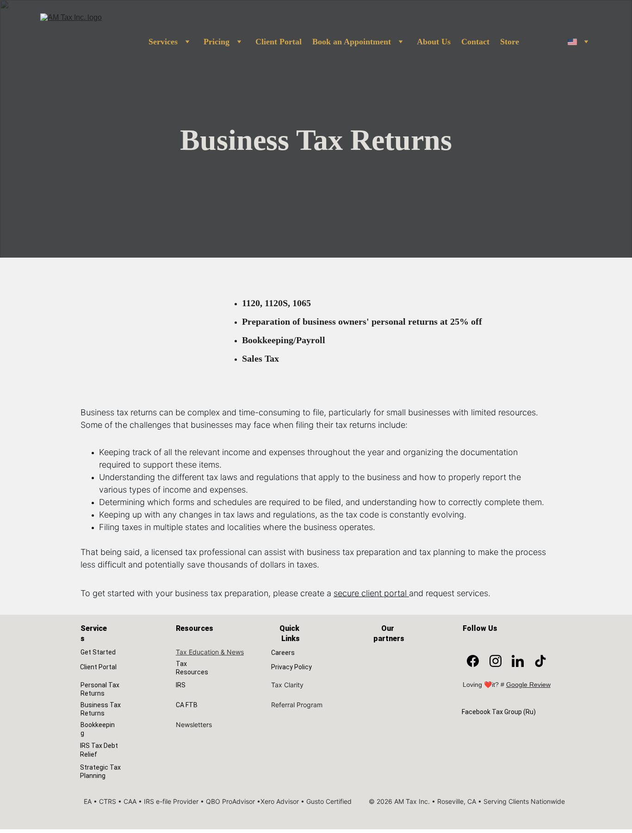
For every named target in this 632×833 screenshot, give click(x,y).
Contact (475, 41)
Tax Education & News (210, 652)
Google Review (528, 684)
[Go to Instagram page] (495, 661)
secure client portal (370, 593)
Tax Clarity (287, 685)
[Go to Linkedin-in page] (518, 661)
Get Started (98, 652)
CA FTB (187, 705)
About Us (434, 41)
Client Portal (278, 41)
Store (509, 41)
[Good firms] (391, 657)
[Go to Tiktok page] (540, 661)
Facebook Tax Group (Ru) (499, 712)
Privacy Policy (291, 667)
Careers (283, 652)
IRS (181, 685)
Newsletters (194, 724)
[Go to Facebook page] (473, 661)
